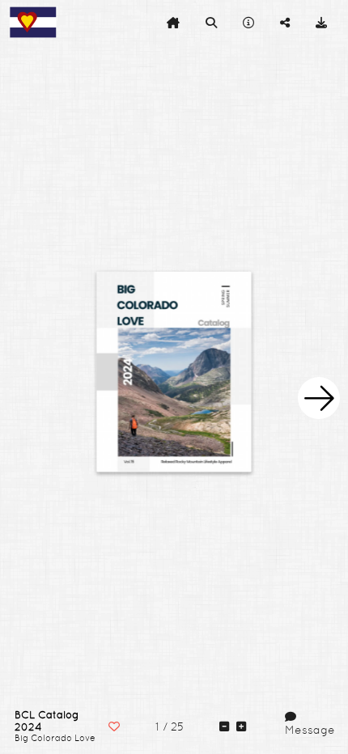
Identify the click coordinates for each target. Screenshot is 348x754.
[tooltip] (173, 22)
